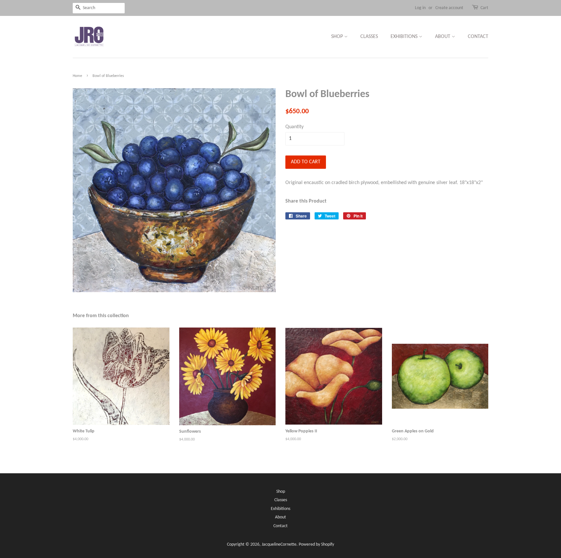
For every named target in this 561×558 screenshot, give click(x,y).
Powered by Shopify (316, 544)
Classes (369, 36)
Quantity (294, 127)
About (443, 36)
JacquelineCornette (279, 544)
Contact (478, 36)
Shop (337, 36)
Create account (449, 8)
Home (77, 76)
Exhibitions (405, 36)
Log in (420, 8)
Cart (484, 8)
